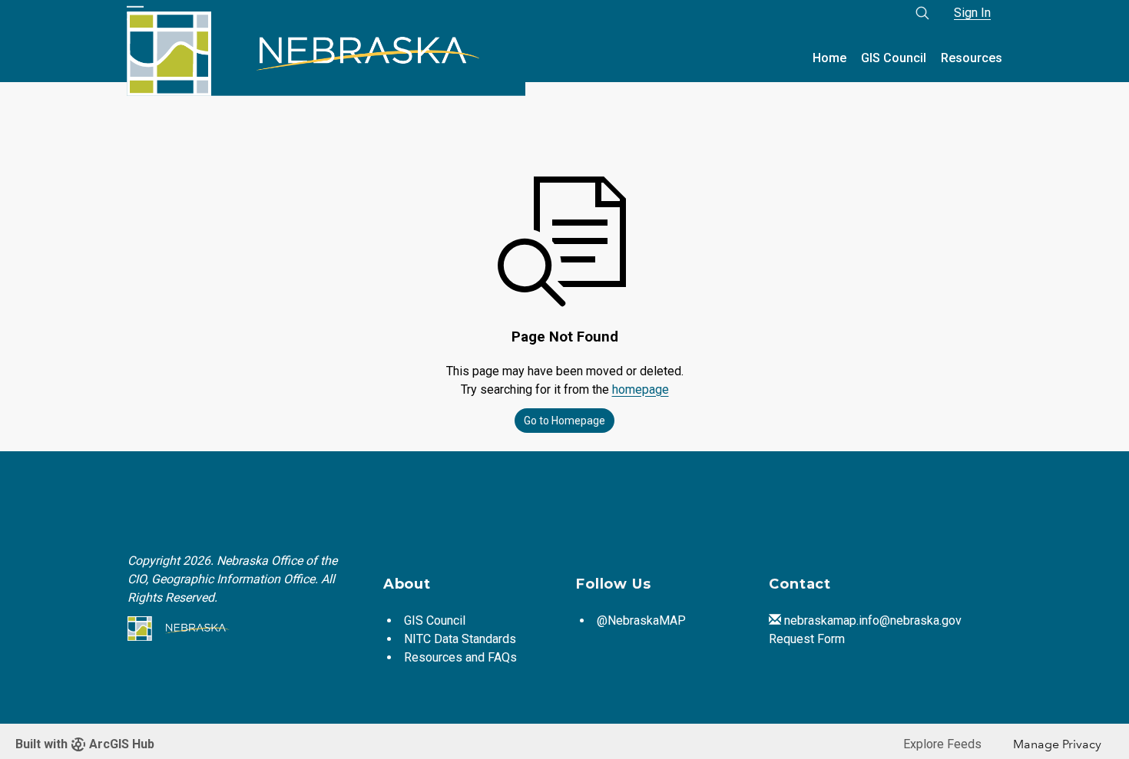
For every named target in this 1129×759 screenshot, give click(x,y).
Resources (971, 58)
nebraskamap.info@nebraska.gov (873, 620)
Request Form (807, 639)
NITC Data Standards (460, 639)
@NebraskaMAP (641, 620)
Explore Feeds (942, 744)
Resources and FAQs (460, 657)
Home (829, 58)
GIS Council (893, 58)
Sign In (972, 12)
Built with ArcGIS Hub (84, 744)
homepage (640, 389)
